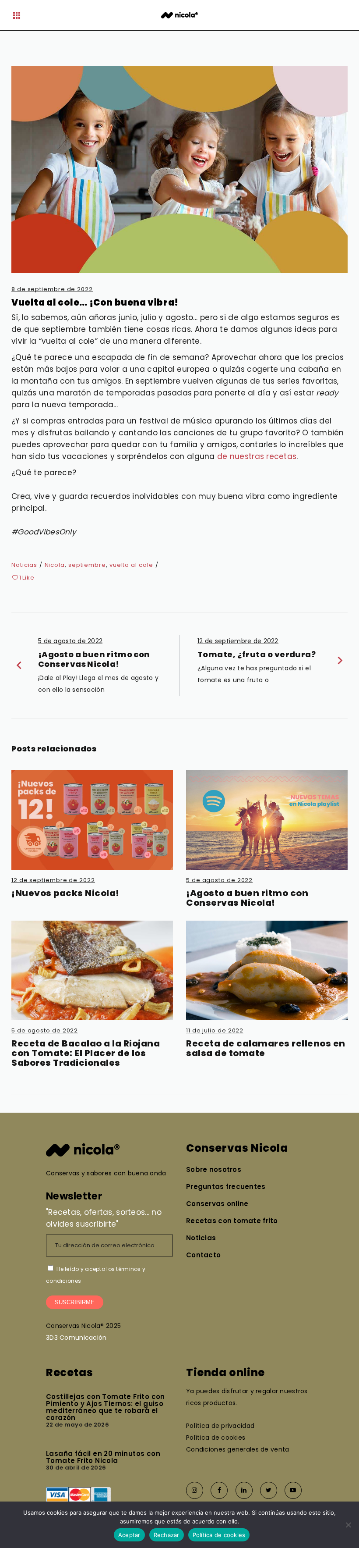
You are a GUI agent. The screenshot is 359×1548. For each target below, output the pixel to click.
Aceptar (129, 1534)
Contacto (203, 1255)
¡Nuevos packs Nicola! (65, 893)
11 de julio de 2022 (214, 1030)
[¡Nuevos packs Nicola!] (92, 820)
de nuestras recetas (256, 456)
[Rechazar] (348, 1524)
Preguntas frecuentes (226, 1186)
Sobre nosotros (213, 1169)
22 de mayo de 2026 (77, 1424)
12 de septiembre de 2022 (53, 880)
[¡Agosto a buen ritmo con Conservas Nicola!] (267, 820)
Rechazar (167, 1534)
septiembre (87, 565)
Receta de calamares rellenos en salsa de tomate (265, 1048)
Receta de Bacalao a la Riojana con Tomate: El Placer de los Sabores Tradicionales (85, 1053)
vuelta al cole (131, 565)
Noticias (24, 565)
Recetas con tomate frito (232, 1220)
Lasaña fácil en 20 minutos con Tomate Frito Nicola (103, 1457)
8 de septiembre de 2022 (52, 289)
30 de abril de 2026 (76, 1467)
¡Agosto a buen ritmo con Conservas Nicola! (247, 898)
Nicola (55, 565)
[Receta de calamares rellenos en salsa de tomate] (267, 970)
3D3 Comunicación (76, 1337)
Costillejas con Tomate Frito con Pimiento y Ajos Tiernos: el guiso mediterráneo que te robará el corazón (105, 1407)
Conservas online (217, 1203)
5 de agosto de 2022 (219, 880)
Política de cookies (219, 1534)
